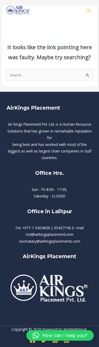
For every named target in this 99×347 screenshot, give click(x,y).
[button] (60, 335)
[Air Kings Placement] (18, 10)
